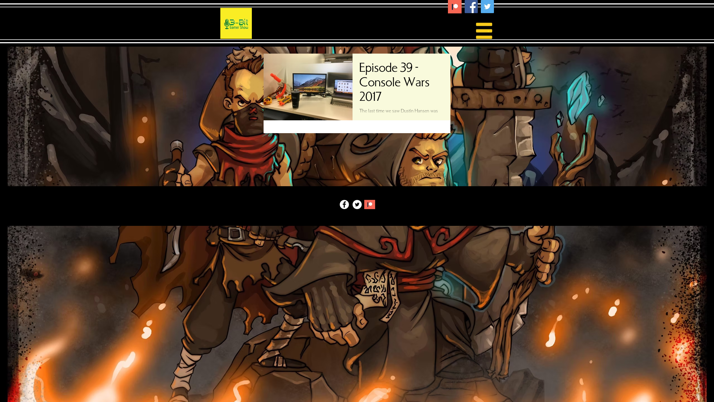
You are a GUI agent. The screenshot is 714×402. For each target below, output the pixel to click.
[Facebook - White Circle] (344, 204)
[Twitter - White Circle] (357, 204)
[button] (488, 30)
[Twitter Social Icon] (487, 6)
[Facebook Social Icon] (471, 6)
